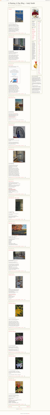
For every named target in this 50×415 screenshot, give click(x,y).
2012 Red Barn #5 (12, 250)
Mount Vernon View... (12, 97)
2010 (39, 67)
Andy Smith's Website (33, 33)
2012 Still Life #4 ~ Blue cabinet (14, 197)
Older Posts (28, 406)
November (39, 47)
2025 (39, 23)
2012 (39, 43)
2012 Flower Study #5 (12, 303)
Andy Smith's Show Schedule (34, 31)
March (39, 60)
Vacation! (10, 9)
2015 (39, 39)
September (39, 51)
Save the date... (11, 65)
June (38, 55)
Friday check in (11, 181)
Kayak (32, 39)
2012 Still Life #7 (11, 37)
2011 (39, 65)
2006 (39, 73)
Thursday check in (12, 274)
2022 (39, 28)
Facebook (33, 34)
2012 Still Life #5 (11, 149)
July (38, 54)
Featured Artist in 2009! (33, 36)
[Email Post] (25, 93)
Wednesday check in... (12, 223)
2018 (39, 34)
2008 (39, 70)
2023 (39, 26)
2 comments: (22, 299)
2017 (39, 36)
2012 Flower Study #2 (12, 379)
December (39, 45)
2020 (39, 31)
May (38, 57)
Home (19, 406)
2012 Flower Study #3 (12, 356)
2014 (39, 40)
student (9, 350)
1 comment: (22, 219)
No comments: (22, 93)
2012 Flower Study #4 (12, 331)
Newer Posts (10, 406)
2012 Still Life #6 (11, 124)
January (39, 63)
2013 (39, 41)
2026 (39, 22)
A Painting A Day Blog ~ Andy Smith (21, 3)
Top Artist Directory (33, 37)
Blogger (28, 413)
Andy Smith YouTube (33, 29)
